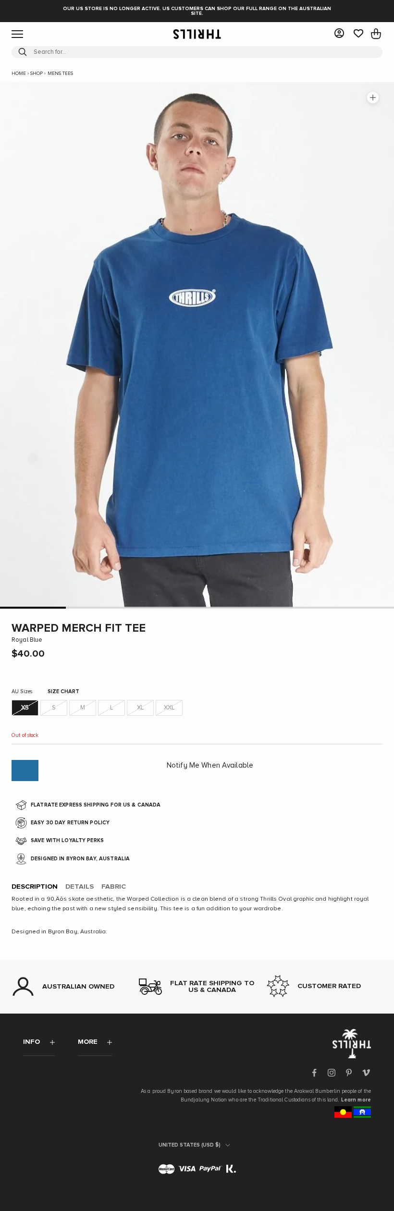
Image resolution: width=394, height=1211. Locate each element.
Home (19, 73)
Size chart (63, 691)
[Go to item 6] (361, 607)
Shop (36, 73)
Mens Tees (60, 73)
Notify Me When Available (210, 765)
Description (35, 886)
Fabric (113, 886)
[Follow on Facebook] (314, 1072)
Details (79, 886)
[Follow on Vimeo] (366, 1072)
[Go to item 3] (164, 607)
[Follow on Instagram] (331, 1072)
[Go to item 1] (33, 607)
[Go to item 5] (296, 607)
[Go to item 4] (230, 607)
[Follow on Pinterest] (349, 1072)
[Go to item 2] (99, 607)
